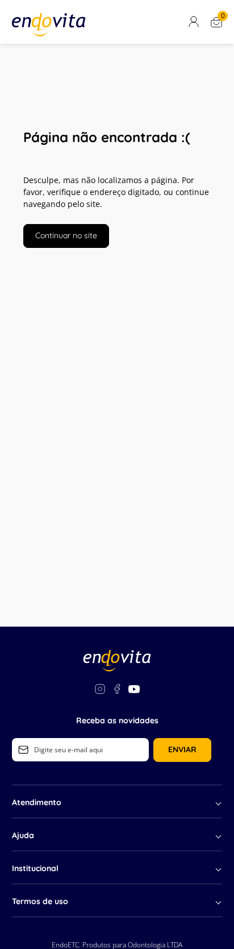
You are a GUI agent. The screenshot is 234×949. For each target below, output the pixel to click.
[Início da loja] (49, 24)
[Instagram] (100, 690)
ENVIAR (182, 749)
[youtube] (134, 690)
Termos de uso (40, 901)
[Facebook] (117, 690)
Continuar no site (66, 235)
